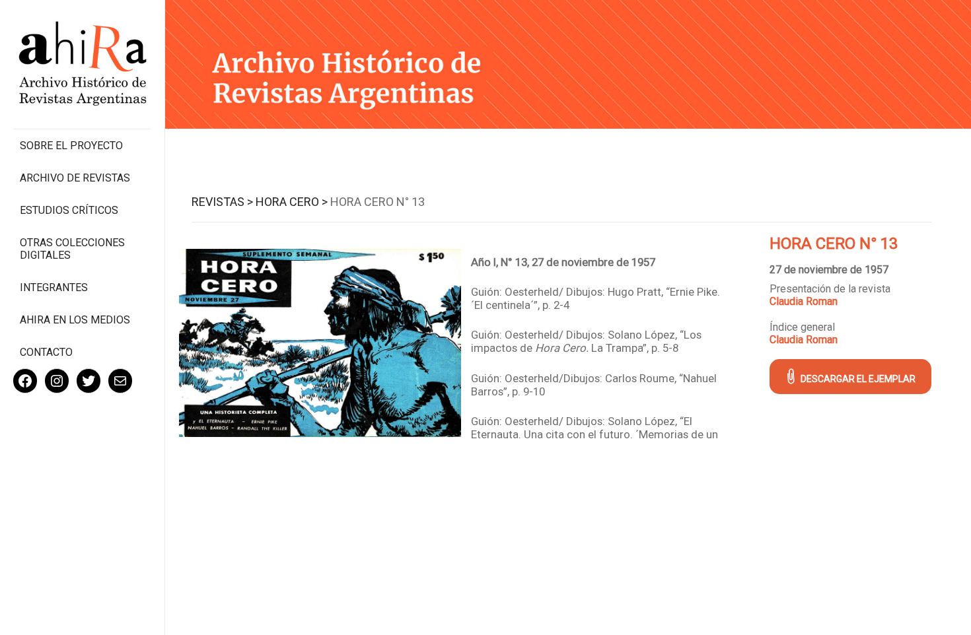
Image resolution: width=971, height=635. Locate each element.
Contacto (46, 352)
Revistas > (222, 202)
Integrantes (54, 287)
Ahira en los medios (75, 320)
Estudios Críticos (69, 210)
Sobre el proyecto (71, 145)
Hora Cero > (292, 202)
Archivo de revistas (75, 178)
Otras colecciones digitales (72, 248)
